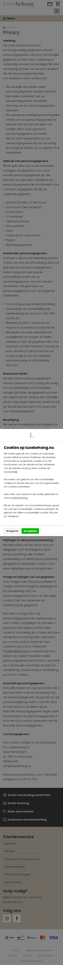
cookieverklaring (19, 497)
